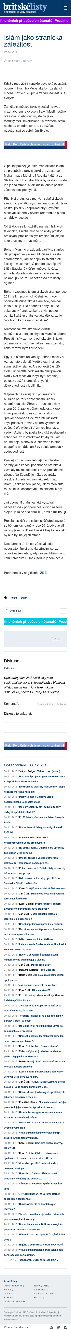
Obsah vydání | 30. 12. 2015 (26, 764)
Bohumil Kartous (28, 969)
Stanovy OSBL (41, 1285)
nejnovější (45, 704)
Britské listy (29, 8)
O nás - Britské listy (14, 1285)
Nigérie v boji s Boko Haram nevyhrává (41, 1244)
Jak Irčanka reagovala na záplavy (38, 985)
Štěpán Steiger (27, 771)
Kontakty (8, 1289)
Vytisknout (15, 610)
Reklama (9, 1297)
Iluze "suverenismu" (46, 1046)
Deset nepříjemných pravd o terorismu (41, 924)
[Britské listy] (35, 145)
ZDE (43, 572)
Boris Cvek (25, 975)
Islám (14, 597)
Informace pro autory (45, 1293)
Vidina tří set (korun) (48, 771)
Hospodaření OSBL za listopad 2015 (38, 1260)
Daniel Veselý (26, 1061)
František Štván (28, 1102)
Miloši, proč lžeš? (40, 964)
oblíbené (61, 704)
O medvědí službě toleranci (50, 888)
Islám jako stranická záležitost (36, 939)
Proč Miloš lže (47, 969)
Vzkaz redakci (41, 1289)
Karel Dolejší (26, 888)
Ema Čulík (25, 990)
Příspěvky (39, 1297)
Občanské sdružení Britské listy (42, 1312)
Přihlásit (9, 668)
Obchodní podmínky (14, 1301)
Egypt (24, 597)
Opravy (8, 1293)
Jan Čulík (24, 893)
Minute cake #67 (41, 990)
